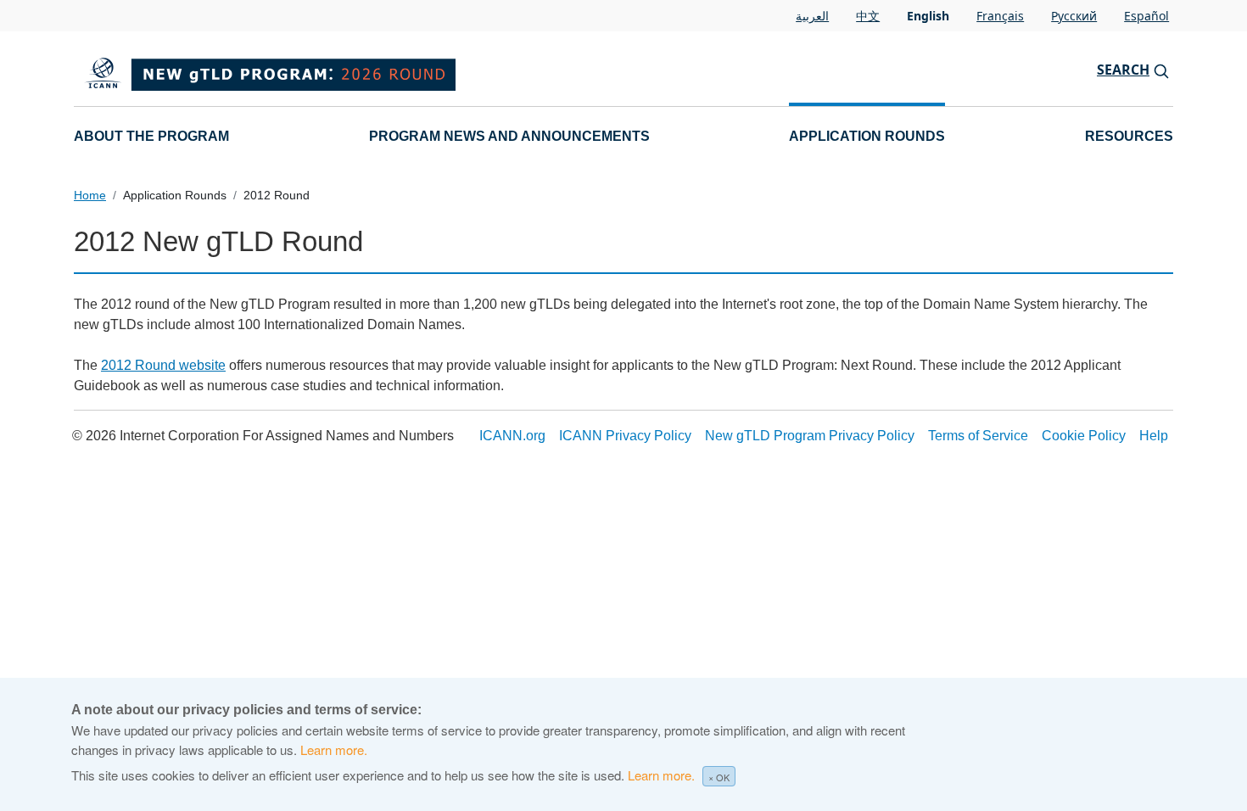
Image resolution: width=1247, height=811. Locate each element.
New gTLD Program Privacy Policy (809, 435)
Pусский (1074, 16)
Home (90, 195)
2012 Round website (163, 365)
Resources (1129, 136)
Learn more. (333, 749)
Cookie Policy (1084, 435)
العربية (812, 16)
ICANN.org (512, 435)
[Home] (343, 69)
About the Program (151, 136)
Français (1000, 16)
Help (1153, 435)
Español (1146, 16)
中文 (868, 16)
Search (1123, 69)
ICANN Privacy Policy (625, 435)
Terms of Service (978, 435)
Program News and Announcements (509, 136)
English (928, 16)
